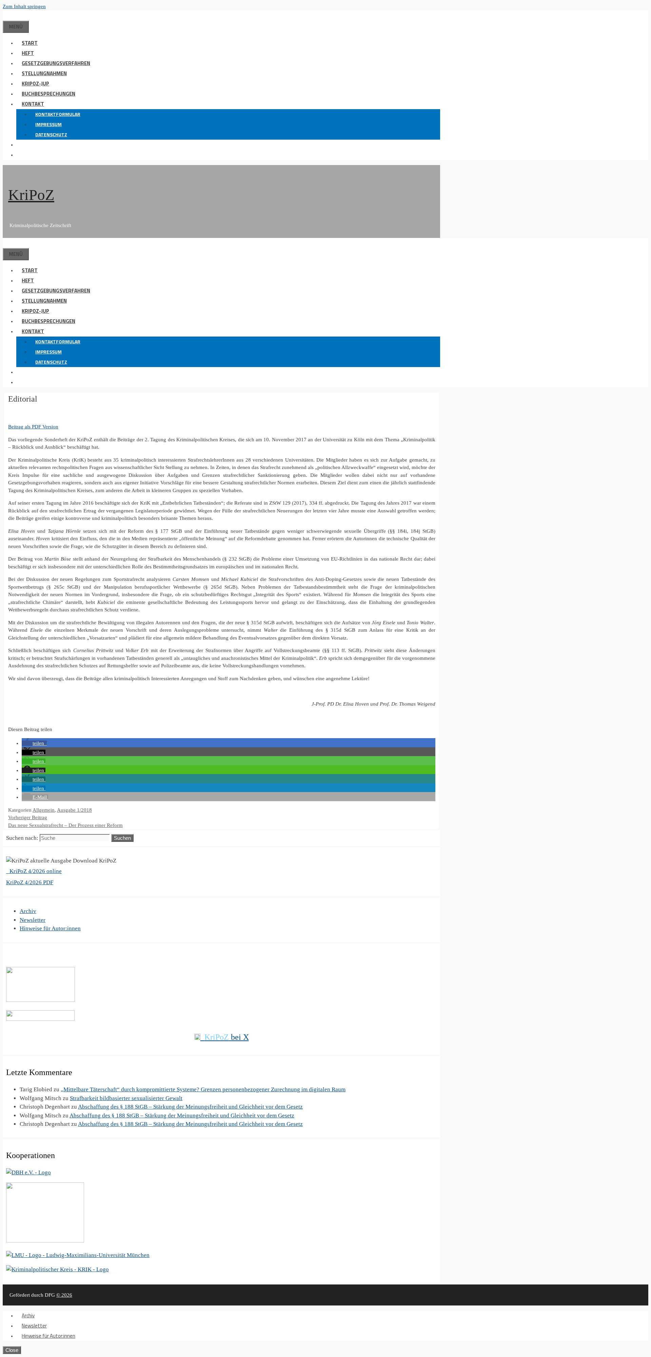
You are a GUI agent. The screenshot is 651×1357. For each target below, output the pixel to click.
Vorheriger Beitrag (27, 817)
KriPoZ (31, 194)
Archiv (28, 911)
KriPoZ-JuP (35, 83)
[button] (21, 144)
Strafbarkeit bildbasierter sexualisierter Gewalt (126, 1098)
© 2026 (64, 1295)
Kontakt (33, 104)
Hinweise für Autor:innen (50, 928)
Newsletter (32, 920)
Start (30, 43)
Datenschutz (51, 134)
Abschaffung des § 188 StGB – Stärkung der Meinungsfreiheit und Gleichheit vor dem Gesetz (190, 1106)
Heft (28, 53)
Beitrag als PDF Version (33, 426)
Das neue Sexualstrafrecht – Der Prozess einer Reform (65, 825)
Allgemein (44, 810)
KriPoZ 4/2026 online (35, 871)
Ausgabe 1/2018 (74, 810)
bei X (226, 1037)
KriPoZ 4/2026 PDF (29, 882)
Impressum (48, 124)
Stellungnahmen (44, 73)
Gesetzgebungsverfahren (56, 63)
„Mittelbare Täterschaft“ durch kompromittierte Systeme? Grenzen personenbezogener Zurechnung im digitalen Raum (203, 1089)
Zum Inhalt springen (24, 6)
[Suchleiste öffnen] (8, 15)
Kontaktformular (57, 114)
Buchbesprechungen (48, 94)
